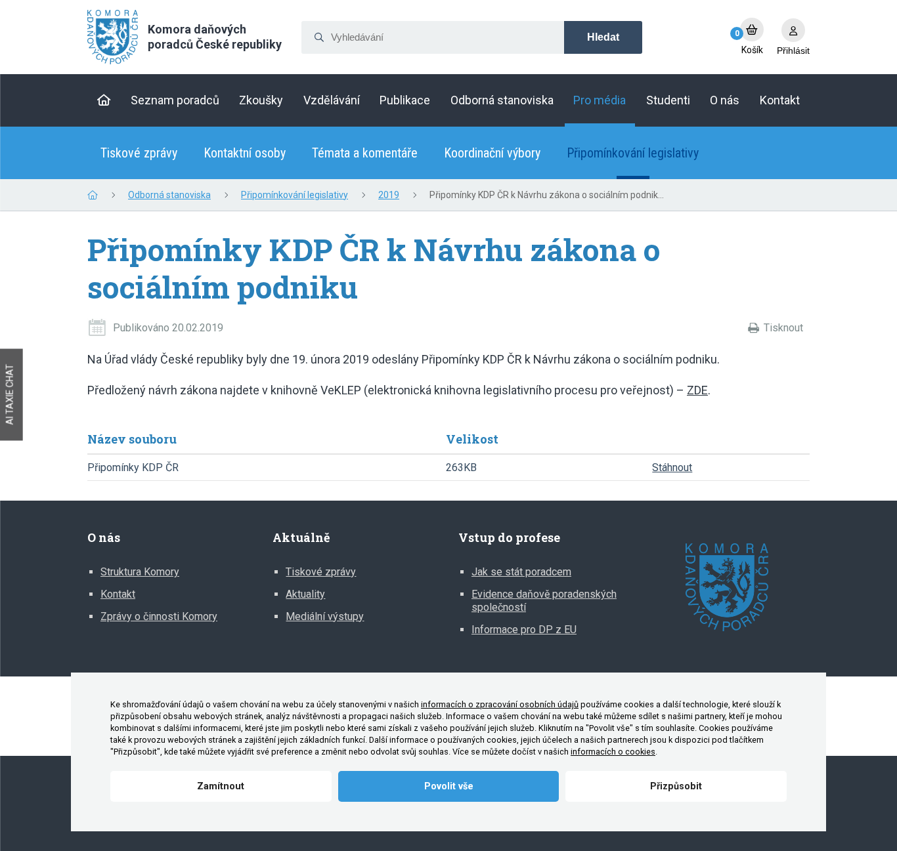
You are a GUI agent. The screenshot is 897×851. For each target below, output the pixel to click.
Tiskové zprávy (138, 153)
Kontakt (117, 594)
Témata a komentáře (365, 153)
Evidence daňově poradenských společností (544, 600)
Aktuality (305, 594)
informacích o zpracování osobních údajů (500, 704)
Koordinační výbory (492, 153)
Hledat (603, 37)
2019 (388, 195)
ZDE (697, 390)
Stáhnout (672, 467)
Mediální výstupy (325, 616)
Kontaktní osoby (245, 153)
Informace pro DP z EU (524, 629)
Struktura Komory (139, 572)
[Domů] (104, 100)
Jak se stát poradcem (521, 572)
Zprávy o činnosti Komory (158, 616)
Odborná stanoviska (169, 195)
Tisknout (783, 328)
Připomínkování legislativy (633, 153)
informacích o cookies (613, 752)
